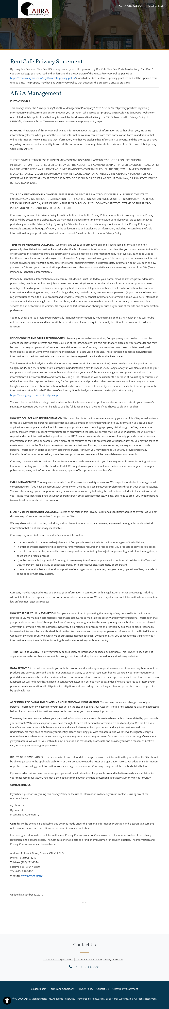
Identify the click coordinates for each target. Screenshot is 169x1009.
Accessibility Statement (125, 988)
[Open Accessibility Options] (7, 1001)
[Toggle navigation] (9, 9)
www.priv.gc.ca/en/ (32, 875)
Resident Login (156, 6)
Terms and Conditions (62, 988)
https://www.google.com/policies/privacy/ (34, 395)
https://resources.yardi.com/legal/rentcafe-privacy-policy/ (43, 78)
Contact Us (102, 988)
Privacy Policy (85, 988)
